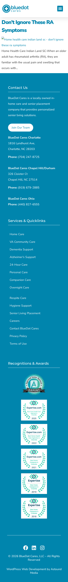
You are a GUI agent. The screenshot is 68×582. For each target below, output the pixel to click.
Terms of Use (18, 344)
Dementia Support (21, 249)
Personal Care (19, 272)
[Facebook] (25, 547)
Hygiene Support (20, 306)
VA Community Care (22, 242)
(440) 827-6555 (28, 204)
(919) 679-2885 (28, 187)
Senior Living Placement (25, 313)
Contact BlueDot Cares (24, 328)
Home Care (17, 234)
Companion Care (20, 280)
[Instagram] (42, 547)
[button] (60, 8)
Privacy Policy (18, 336)
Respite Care (18, 298)
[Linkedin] (34, 547)
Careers (15, 321)
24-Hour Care (19, 265)
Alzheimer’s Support (23, 257)
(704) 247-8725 (28, 157)
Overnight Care (19, 287)
